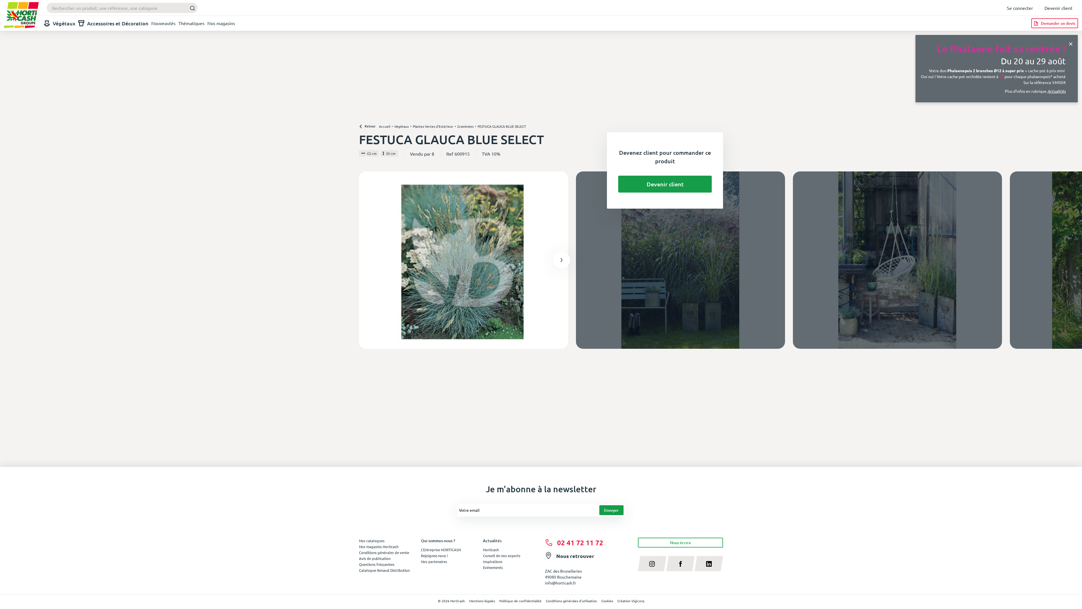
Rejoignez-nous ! (434, 555)
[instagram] (652, 563)
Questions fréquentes (376, 564)
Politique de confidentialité (520, 601)
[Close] (1070, 43)
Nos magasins (221, 23)
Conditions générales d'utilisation (571, 601)
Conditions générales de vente (384, 552)
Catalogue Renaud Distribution (384, 570)
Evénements (493, 567)
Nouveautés (163, 23)
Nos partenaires (434, 561)
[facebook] (680, 563)
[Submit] (191, 8)
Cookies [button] (607, 601)
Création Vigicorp (630, 601)
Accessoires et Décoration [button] (117, 23)
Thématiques (191, 23)
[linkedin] (709, 563)
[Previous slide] (365, 259)
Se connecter (1020, 8)
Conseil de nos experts (501, 555)
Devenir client (1058, 8)
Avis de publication (375, 558)
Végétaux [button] (64, 23)
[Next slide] (561, 259)
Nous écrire (680, 542)
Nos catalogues (372, 540)
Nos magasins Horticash (378, 546)
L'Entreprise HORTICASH (441, 549)
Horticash (491, 549)
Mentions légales (482, 601)
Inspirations (492, 561)
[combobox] (122, 8)
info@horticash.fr (560, 582)
